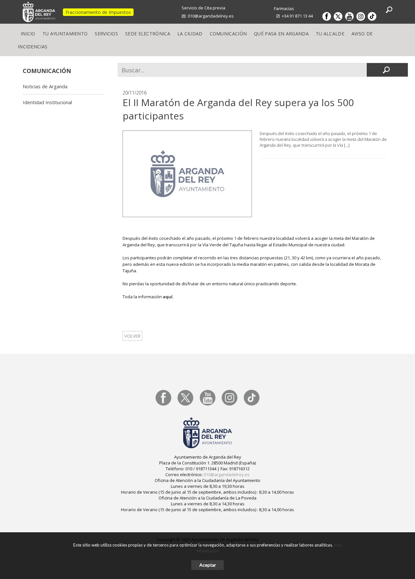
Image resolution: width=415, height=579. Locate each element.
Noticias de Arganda (45, 86)
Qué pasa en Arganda (281, 34)
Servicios (106, 34)
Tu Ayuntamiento (65, 34)
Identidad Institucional (47, 102)
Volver (132, 336)
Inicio (28, 34)
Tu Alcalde (330, 34)
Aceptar (207, 565)
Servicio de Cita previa (203, 8)
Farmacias (284, 8)
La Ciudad (190, 34)
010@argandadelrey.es (210, 16)
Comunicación (228, 34)
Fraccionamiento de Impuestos (98, 12)
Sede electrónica (147, 34)
